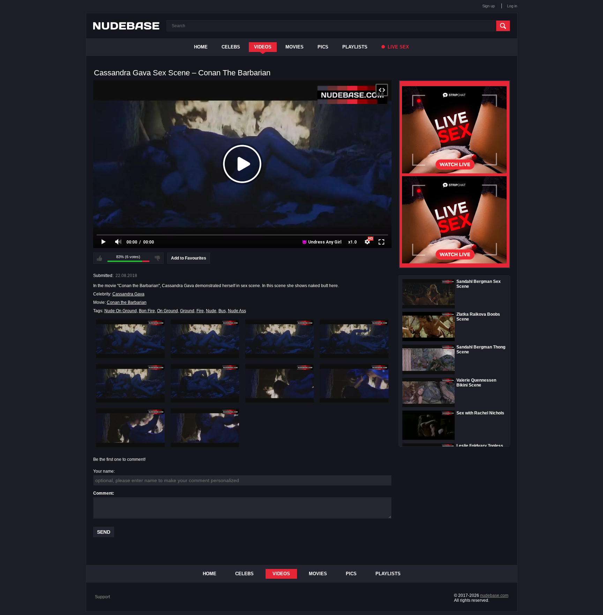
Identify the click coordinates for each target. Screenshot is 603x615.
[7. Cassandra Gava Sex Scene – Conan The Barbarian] (279, 383)
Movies (294, 47)
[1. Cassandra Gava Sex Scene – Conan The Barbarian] (130, 339)
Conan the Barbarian (127, 302)
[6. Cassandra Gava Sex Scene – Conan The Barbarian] (205, 383)
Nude (211, 310)
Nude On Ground (120, 310)
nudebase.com (494, 595)
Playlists (354, 47)
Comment (103, 493)
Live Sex (397, 47)
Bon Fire (147, 310)
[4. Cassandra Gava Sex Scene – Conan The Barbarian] (354, 339)
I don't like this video (157, 258)
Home (201, 47)
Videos (262, 47)
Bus (222, 310)
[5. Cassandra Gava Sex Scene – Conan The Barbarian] (130, 383)
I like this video (99, 258)
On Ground (167, 310)
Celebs (231, 47)
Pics (323, 47)
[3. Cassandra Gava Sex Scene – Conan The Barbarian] (279, 339)
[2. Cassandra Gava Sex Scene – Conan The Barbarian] (205, 339)
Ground (187, 310)
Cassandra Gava (128, 294)
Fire (200, 310)
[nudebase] (126, 25)
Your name (103, 471)
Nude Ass (237, 310)
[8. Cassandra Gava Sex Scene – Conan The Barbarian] (354, 383)
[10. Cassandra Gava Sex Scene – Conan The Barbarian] (205, 427)
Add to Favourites (188, 258)
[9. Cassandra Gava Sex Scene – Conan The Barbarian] (130, 427)
